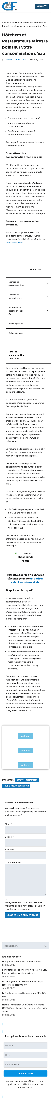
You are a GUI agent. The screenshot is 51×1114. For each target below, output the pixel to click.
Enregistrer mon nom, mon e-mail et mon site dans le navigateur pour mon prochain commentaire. (25, 906)
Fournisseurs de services (16, 786)
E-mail (9, 836)
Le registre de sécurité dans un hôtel (21, 961)
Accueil (5, 22)
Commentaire (13, 862)
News (14, 22)
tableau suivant (14, 242)
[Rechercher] (45, 945)
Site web (9, 849)
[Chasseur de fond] (9, 6)
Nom (8, 824)
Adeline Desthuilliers (16, 59)
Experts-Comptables (27, 780)
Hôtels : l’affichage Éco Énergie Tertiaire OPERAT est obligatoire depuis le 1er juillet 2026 (25, 1008)
